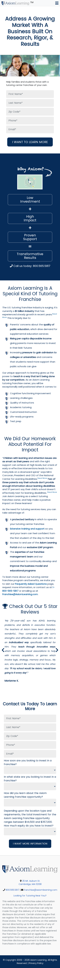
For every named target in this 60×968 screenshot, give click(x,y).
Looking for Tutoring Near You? (30, 895)
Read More (42, 478)
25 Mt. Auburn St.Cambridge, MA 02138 (30, 882)
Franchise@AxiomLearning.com (20, 594)
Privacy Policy (36, 963)
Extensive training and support (27, 528)
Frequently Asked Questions (31, 583)
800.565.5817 (12, 889)
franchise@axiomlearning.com (40, 889)
